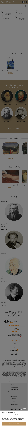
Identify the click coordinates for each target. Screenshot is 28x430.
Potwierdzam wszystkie (14, 423)
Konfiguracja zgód (14, 426)
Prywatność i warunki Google (16, 419)
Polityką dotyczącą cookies (7, 415)
